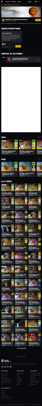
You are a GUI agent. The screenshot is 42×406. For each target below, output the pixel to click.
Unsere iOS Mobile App (5, 378)
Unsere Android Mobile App (6, 380)
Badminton (19, 384)
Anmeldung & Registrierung (6, 398)
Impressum (26, 404)
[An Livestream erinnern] (38, 59)
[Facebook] (11, 367)
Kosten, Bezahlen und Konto (35, 375)
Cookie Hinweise (18, 404)
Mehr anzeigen (21, 348)
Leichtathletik (19, 380)
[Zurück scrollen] (36, 137)
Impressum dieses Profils (20, 356)
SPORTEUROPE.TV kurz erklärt (35, 373)
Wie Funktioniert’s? (4, 373)
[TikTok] (8, 367)
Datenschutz (3, 404)
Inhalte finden (32, 378)
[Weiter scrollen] (39, 137)
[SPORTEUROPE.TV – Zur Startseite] (2, 1)
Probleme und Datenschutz (34, 380)
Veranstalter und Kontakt (34, 382)
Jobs (2, 384)
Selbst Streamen (4, 377)
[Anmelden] (36, 1)
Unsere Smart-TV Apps (5, 382)
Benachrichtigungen (4, 396)
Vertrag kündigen (33, 384)
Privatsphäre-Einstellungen (10, 404)
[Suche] (34, 1)
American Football (20, 373)
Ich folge (2, 392)
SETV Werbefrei (4, 375)
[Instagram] (2, 367)
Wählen (19, 46)
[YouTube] (5, 367)
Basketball (5, 5)
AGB (23, 404)
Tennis (18, 375)
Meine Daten (3, 394)
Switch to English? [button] (35, 3)
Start (2, 5)
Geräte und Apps (33, 377)
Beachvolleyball (19, 378)
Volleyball (18, 382)
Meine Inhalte (3, 390)
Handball (18, 377)
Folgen (38, 20)
